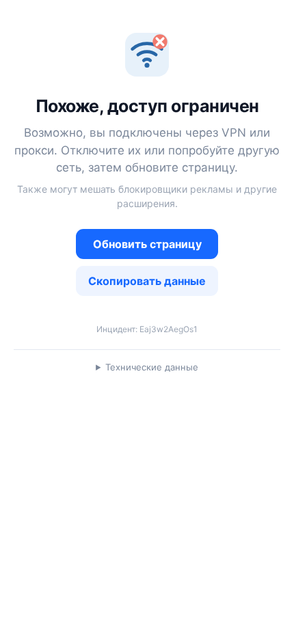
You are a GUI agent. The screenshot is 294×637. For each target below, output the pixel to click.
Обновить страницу (147, 244)
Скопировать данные (147, 281)
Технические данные (151, 367)
